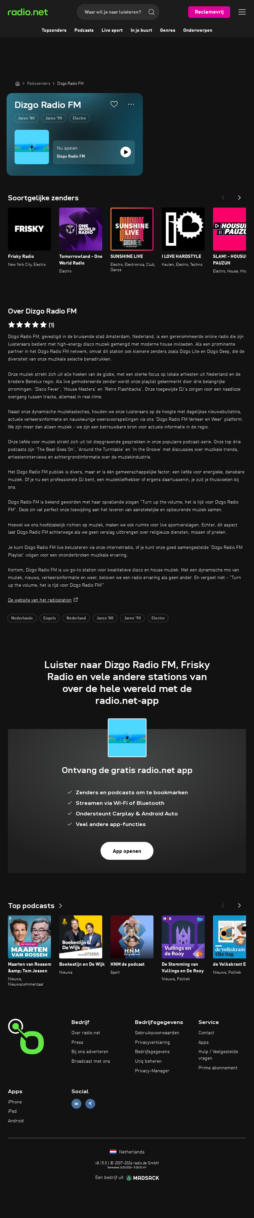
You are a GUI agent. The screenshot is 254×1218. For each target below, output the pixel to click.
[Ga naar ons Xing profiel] (90, 1103)
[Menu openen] (242, 12)
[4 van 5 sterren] (35, 325)
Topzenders (54, 30)
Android (16, 1121)
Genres (167, 30)
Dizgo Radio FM (71, 157)
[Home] (17, 83)
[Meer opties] (131, 104)
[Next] (239, 195)
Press (77, 1042)
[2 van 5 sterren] (19, 325)
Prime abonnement (217, 1068)
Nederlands (22, 618)
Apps (203, 1042)
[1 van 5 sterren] (12, 325)
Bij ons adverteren (89, 1051)
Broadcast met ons (90, 1061)
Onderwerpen (197, 30)
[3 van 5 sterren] (27, 325)
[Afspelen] (125, 152)
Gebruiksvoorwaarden (157, 1033)
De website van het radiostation (40, 600)
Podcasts (84, 30)
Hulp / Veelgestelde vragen (218, 1055)
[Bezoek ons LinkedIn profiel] (76, 1103)
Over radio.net (85, 1033)
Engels (49, 618)
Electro (79, 119)
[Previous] (223, 195)
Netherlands (131, 1152)
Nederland (76, 618)
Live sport (112, 30)
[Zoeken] (151, 12)
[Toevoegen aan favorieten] (114, 104)
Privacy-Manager (152, 1071)
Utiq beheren (148, 1061)
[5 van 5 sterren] (43, 325)
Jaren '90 (53, 119)
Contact (206, 1033)
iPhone (15, 1102)
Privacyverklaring (152, 1042)
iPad (12, 1111)
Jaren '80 (26, 119)
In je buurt (141, 30)
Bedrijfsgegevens (152, 1051)
